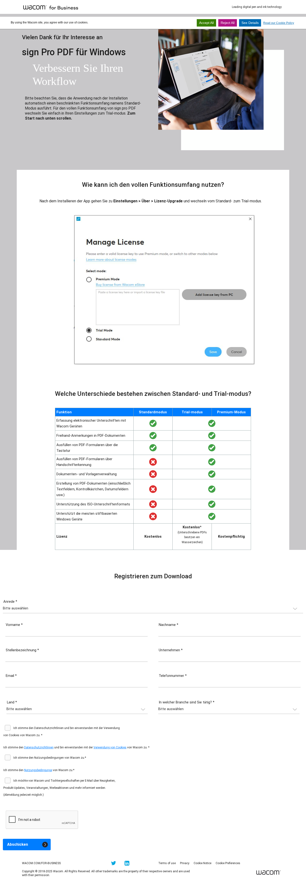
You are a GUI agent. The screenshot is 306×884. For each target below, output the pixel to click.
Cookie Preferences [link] (228, 863)
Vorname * (14, 625)
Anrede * (10, 601)
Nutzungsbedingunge (38, 770)
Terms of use (167, 863)
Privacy (184, 863)
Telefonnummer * (173, 676)
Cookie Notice (202, 863)
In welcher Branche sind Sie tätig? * (186, 702)
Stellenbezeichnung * (22, 650)
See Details (250, 23)
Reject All (228, 23)
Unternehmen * (171, 650)
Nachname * (168, 625)
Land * (12, 702)
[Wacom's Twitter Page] (113, 864)
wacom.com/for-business (41, 863)
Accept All (206, 23)
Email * (11, 676)
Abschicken (17, 844)
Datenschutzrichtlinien (39, 747)
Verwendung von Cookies (109, 747)
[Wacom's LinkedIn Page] (127, 864)
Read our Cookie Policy (278, 23)
